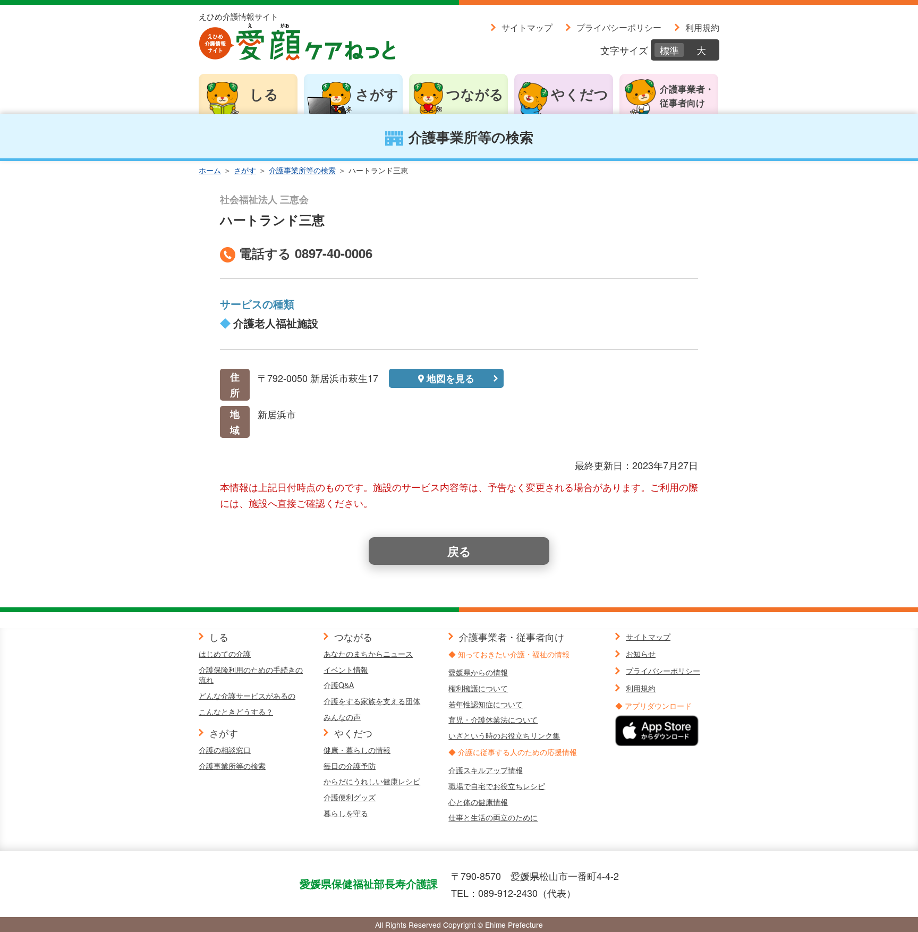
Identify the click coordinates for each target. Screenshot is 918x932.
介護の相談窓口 (225, 749)
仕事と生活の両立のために (493, 817)
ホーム (210, 170)
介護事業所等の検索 (302, 170)
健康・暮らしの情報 (357, 749)
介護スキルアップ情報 (485, 770)
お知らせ (641, 653)
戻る (459, 551)
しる (264, 94)
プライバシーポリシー (618, 27)
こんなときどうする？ (236, 711)
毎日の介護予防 (350, 765)
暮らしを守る (346, 813)
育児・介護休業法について (493, 719)
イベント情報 (346, 669)
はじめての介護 (225, 653)
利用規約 (702, 27)
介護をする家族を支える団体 (372, 701)
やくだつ (579, 94)
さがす (376, 94)
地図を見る (450, 378)
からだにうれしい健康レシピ (372, 781)
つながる (475, 94)
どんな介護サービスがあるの (247, 695)
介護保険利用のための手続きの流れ (251, 674)
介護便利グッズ (350, 797)
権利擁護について (478, 688)
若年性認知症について (485, 704)
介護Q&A (339, 685)
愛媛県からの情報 (478, 672)
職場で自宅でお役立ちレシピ (496, 786)
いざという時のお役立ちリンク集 (504, 735)
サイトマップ (527, 27)
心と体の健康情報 (478, 802)
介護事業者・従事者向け (687, 95)
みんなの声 (342, 716)
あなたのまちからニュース (368, 653)
